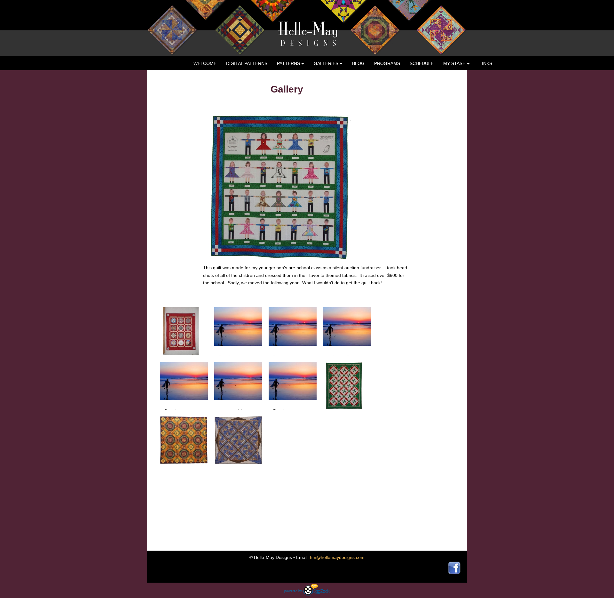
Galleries (327, 63)
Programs (387, 63)
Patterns (289, 63)
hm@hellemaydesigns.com (337, 557)
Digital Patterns (246, 63)
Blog (358, 63)
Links (485, 63)
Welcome (204, 63)
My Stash (455, 63)
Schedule (422, 63)
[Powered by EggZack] (307, 593)
